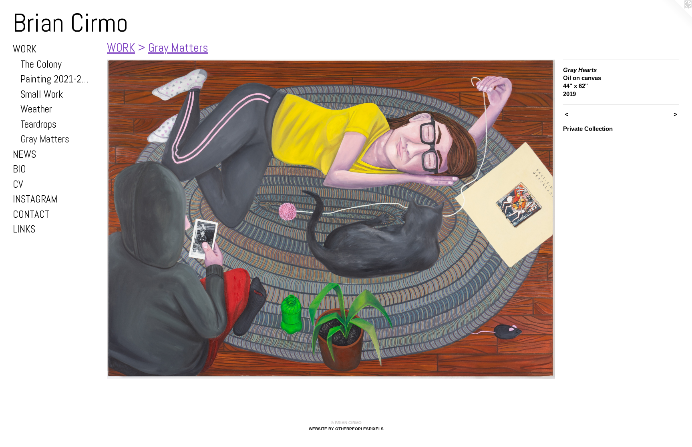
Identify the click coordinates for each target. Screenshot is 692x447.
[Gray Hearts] (331, 219)
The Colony (41, 64)
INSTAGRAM (35, 199)
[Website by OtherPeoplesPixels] (676, 16)
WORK (24, 49)
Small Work (41, 94)
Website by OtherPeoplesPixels (346, 429)
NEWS (24, 154)
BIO (19, 169)
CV (18, 184)
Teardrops (38, 124)
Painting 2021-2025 (56, 79)
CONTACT (31, 214)
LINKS (24, 229)
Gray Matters (44, 139)
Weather (36, 109)
